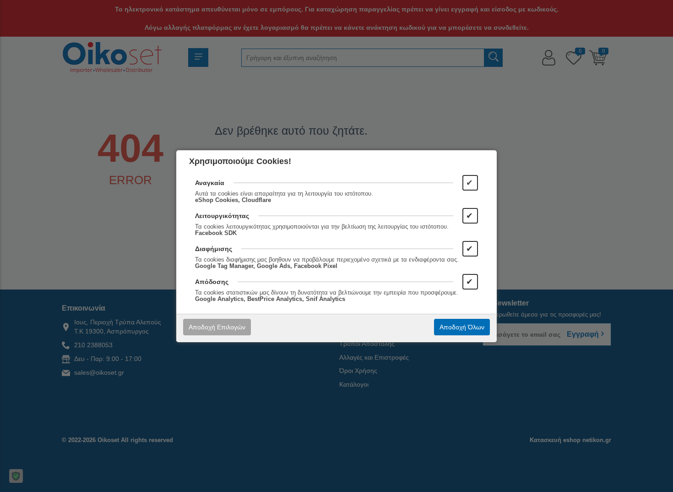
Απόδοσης (211, 281)
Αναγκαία (209, 182)
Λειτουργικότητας (222, 215)
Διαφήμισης (213, 248)
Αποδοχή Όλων (462, 327)
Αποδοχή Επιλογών (217, 327)
